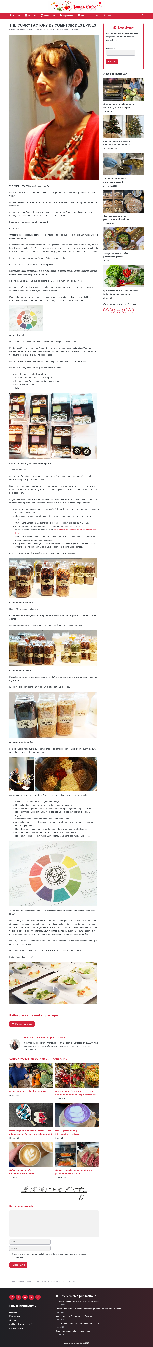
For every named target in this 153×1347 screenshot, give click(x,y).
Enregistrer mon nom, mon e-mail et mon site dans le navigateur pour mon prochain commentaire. (49, 1256)
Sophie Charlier (56, 1037)
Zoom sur (30, 1282)
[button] (143, 16)
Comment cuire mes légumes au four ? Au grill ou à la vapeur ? (118, 105)
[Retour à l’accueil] (76, 6)
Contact (12, 1320)
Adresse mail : (112, 48)
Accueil (12, 1282)
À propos (108, 15)
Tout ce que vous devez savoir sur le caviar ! (114, 180)
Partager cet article (23, 1024)
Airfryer (96, 15)
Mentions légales (16, 1328)
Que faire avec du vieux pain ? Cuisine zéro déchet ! (116, 218)
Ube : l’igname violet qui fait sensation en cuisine (67, 1132)
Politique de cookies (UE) (20, 1324)
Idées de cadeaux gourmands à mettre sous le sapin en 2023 (118, 143)
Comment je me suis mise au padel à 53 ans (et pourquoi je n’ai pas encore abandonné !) (30, 1132)
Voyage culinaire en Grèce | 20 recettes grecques (115, 255)
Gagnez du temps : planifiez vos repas (27, 1091)
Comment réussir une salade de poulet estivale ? (77, 1301)
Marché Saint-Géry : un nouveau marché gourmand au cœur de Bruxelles (88, 1309)
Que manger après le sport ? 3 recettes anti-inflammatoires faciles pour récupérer (75, 1093)
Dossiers (20, 1282)
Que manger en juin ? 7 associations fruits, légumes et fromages (120, 292)
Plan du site (14, 1316)
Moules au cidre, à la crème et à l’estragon (75, 1316)
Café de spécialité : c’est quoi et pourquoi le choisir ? (22, 1172)
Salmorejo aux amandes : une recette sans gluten (78, 1324)
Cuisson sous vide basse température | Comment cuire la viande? (73, 1172)
